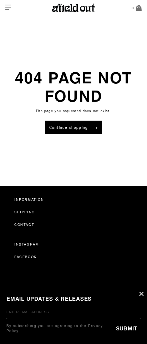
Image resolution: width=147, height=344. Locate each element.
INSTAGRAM (26, 244)
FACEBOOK (25, 256)
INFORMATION (29, 199)
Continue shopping (68, 127)
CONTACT (24, 224)
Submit (126, 328)
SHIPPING (24, 211)
